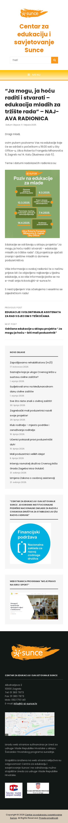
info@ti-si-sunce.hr (25, 703)
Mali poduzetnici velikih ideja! (27, 454)
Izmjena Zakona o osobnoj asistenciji (32, 478)
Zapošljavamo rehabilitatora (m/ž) (31, 362)
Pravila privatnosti (48, 818)
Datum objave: (21, 124)
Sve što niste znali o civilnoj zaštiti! (31, 401)
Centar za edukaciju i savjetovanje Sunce (34, 38)
